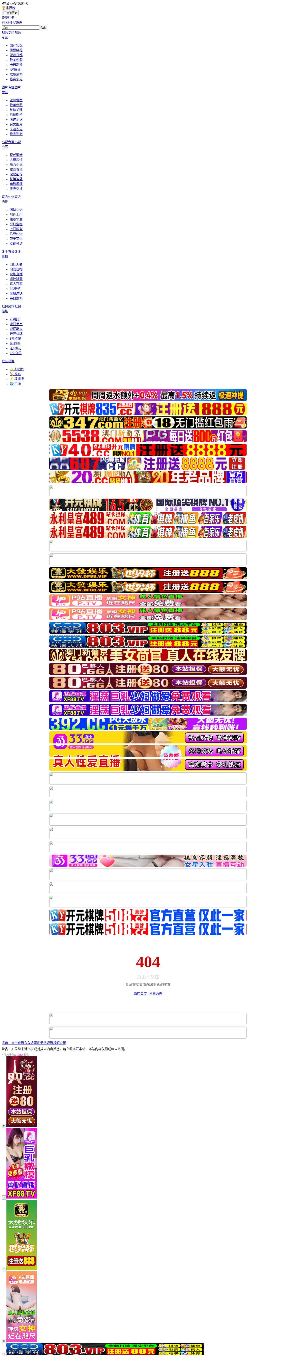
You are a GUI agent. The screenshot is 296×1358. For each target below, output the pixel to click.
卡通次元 (16, 129)
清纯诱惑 (16, 119)
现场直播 (16, 274)
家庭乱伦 (16, 174)
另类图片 (16, 124)
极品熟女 (16, 134)
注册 (11, 18)
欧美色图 (16, 105)
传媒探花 (16, 50)
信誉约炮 (16, 234)
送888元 (15, 348)
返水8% (15, 343)
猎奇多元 (16, 79)
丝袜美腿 (16, 110)
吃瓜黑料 (16, 74)
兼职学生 (16, 219)
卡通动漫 (16, 64)
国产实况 (16, 45)
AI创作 (17, 369)
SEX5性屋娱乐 (12, 22)
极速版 (17, 379)
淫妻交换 (16, 188)
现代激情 (16, 155)
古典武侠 (16, 159)
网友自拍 (16, 269)
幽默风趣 (16, 184)
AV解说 (15, 69)
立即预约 (16, 243)
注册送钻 (16, 293)
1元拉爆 (15, 338)
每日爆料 (16, 298)
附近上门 (16, 214)
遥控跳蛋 (16, 279)
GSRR (20, 1054)
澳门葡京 (16, 324)
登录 (5, 18)
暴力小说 (16, 164)
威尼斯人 (16, 329)
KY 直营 (16, 353)
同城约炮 (16, 209)
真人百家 (16, 284)
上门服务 (16, 229)
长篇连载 (16, 179)
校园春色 (16, 169)
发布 (15, 374)
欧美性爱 (16, 60)
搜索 (43, 27)
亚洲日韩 (16, 55)
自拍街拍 (16, 114)
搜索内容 (155, 994)
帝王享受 (16, 238)
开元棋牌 (16, 333)
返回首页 (140, 994)
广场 (15, 383)
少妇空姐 (16, 224)
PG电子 (15, 288)
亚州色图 (16, 100)
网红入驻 (16, 264)
